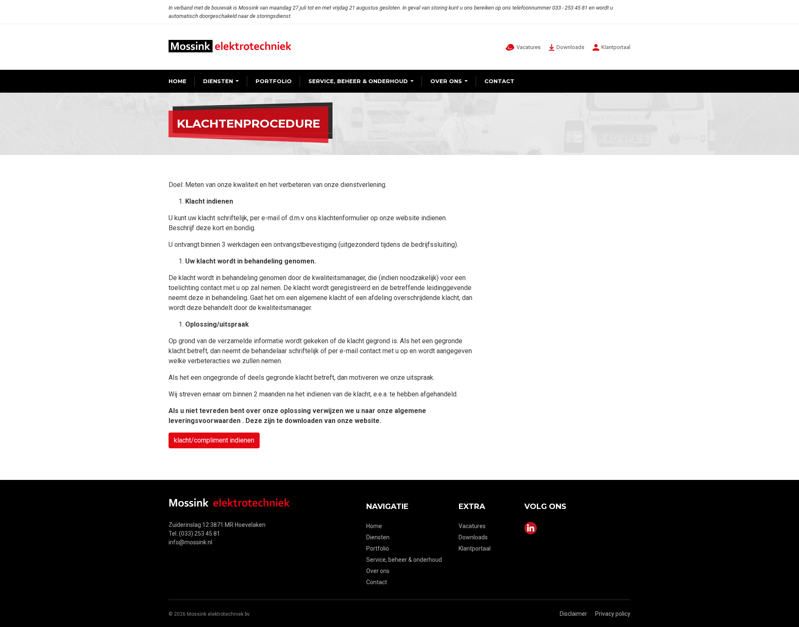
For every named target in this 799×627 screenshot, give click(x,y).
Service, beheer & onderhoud (358, 81)
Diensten (218, 81)
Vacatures (472, 526)
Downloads (473, 537)
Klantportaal (475, 548)
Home (177, 81)
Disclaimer (573, 613)
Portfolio (274, 81)
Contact (499, 81)
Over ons (446, 81)
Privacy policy (612, 613)
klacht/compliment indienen (214, 440)
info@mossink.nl (190, 542)
